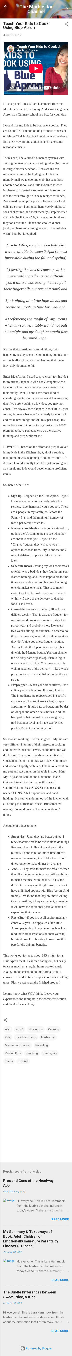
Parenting (41, 1045)
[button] (66, 25)
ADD (8, 1029)
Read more (60, 1219)
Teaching (32, 1053)
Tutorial (23, 1061)
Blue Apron (36, 1029)
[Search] (66, 8)
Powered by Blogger (38, 1348)
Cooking (53, 1029)
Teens (9, 1061)
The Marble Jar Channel (36, 9)
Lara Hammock (26, 1037)
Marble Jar (48, 1037)
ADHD (19, 1029)
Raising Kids (13, 1053)
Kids (8, 1037)
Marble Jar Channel (17, 1045)
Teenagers (50, 1053)
